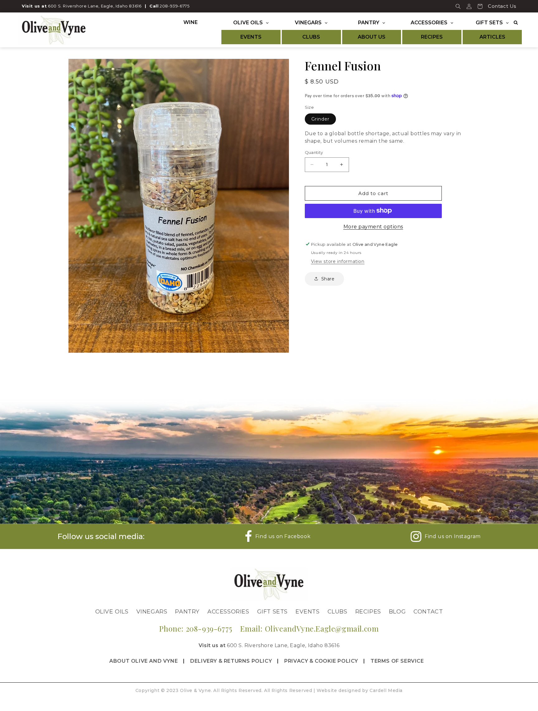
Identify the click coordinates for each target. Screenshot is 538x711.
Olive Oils (112, 611)
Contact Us (502, 6)
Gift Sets (272, 611)
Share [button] (328, 278)
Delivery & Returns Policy (231, 661)
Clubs (337, 611)
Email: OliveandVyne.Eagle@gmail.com (309, 628)
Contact (428, 611)
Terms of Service (397, 661)
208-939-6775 (174, 5)
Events (307, 611)
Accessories (228, 611)
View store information (338, 261)
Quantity (314, 152)
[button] (458, 6)
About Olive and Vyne (143, 661)
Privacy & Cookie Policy (321, 661)
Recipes (368, 611)
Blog (397, 611)
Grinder (320, 119)
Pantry (187, 611)
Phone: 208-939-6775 (195, 628)
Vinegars (152, 611)
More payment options (373, 226)
